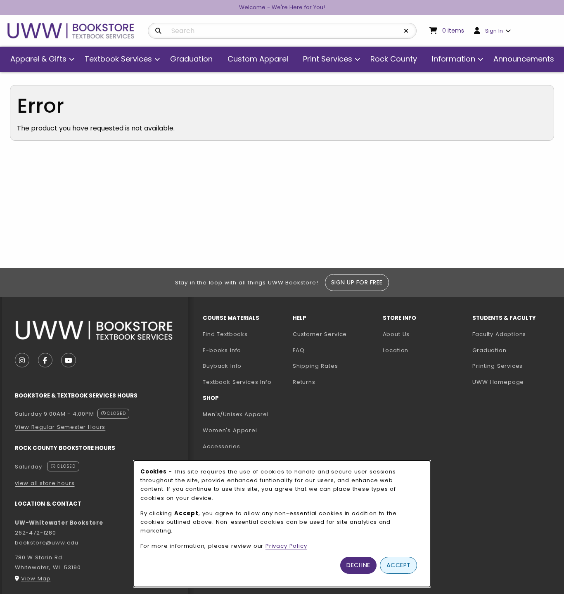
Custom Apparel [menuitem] (257, 59)
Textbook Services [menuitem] (118, 59)
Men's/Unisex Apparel (236, 414)
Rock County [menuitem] (393, 59)
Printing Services (514, 366)
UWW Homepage (514, 382)
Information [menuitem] (453, 59)
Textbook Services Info (244, 382)
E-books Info (222, 350)
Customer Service (320, 334)
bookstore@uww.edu (46, 543)
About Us (396, 334)
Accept (398, 565)
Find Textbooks (225, 334)
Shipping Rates (315, 366)
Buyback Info (222, 366)
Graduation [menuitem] (191, 59)
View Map (36, 578)
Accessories (221, 446)
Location (396, 350)
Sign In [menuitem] (494, 31)
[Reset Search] (406, 31)
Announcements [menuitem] (523, 59)
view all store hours (45, 483)
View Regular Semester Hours (60, 427)
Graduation (489, 350)
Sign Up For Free (357, 282)
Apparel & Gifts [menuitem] (38, 59)
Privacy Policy (286, 546)
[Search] (158, 31)
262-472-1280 (35, 533)
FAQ (298, 350)
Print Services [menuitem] (327, 59)
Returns (304, 382)
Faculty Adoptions (514, 334)
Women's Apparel (230, 430)
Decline (358, 565)
